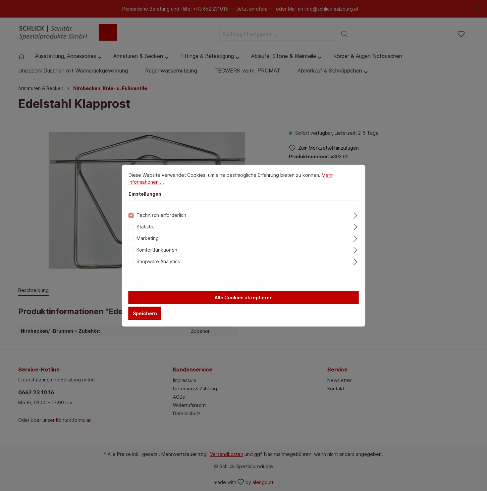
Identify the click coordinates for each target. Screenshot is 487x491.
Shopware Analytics (158, 261)
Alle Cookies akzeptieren (244, 297)
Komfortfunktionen (156, 249)
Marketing (147, 238)
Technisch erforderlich (161, 215)
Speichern (145, 313)
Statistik (145, 226)
